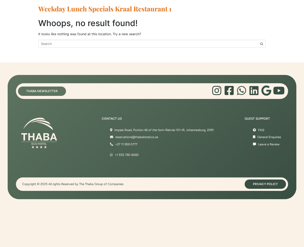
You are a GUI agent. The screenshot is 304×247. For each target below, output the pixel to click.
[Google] (266, 90)
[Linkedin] (254, 90)
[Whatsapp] (241, 90)
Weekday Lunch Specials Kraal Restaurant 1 (104, 8)
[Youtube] (279, 90)
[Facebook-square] (229, 90)
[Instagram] (217, 90)
